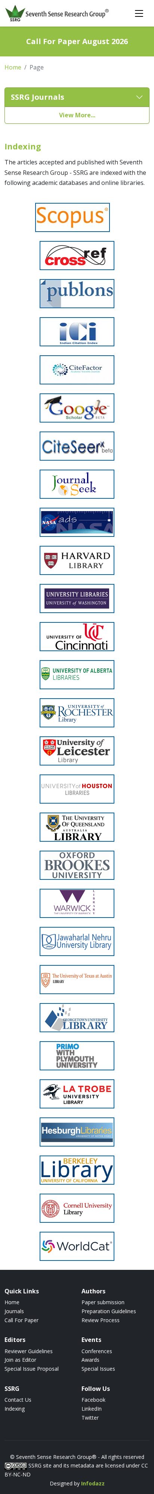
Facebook (93, 1399)
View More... (77, 115)
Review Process (100, 1320)
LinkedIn (91, 1408)
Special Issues (98, 1368)
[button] (77, 97)
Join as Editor (20, 1359)
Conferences (96, 1351)
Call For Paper (21, 1320)
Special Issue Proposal (31, 1368)
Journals (14, 1311)
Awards (90, 1359)
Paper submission (102, 1302)
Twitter (90, 1417)
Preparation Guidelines (108, 1311)
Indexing (14, 1408)
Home (12, 67)
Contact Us (17, 1399)
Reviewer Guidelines (28, 1351)
